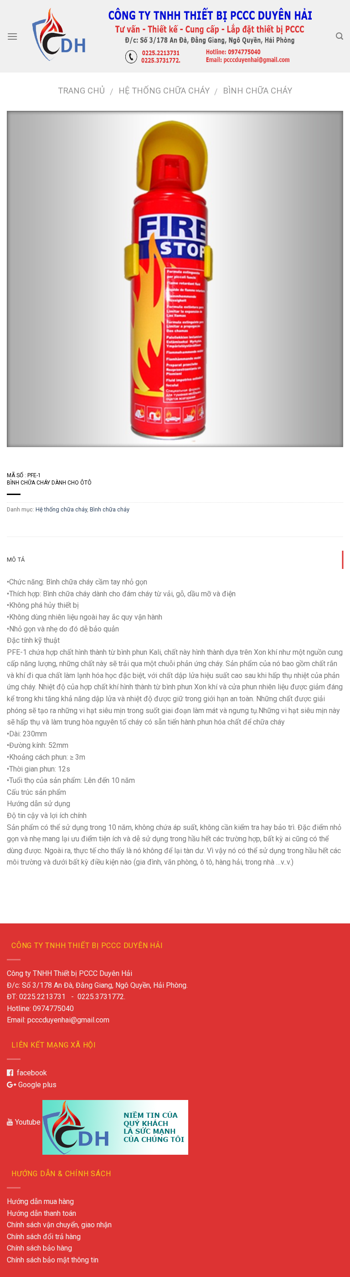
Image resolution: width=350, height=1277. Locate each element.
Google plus (36, 1084)
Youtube (27, 1122)
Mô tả (16, 559)
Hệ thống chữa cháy (164, 90)
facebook (30, 1073)
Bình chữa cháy (257, 90)
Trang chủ (81, 90)
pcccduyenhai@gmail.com (68, 1020)
